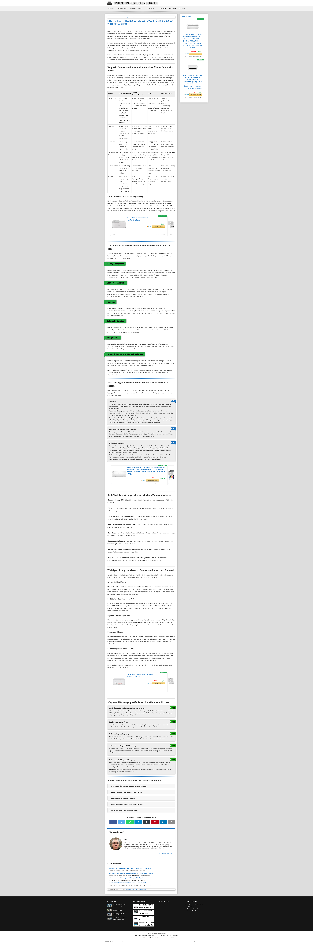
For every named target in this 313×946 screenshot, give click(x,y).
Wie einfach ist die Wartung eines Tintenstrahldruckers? (126, 878)
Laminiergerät (149, 937)
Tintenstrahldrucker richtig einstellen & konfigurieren (119, 905)
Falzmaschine (176, 935)
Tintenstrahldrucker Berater (135, 3)
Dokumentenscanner (164, 937)
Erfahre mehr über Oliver (166, 853)
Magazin (172, 9)
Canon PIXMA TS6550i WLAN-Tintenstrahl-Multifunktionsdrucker (146, 907)
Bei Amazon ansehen (159, 226)
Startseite (110, 9)
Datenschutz (197, 942)
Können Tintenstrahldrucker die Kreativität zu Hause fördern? (127, 883)
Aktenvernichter (155, 935)
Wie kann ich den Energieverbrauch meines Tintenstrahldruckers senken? (131, 873)
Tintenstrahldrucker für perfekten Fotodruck (118, 909)
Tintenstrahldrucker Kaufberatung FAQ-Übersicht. (137, 889)
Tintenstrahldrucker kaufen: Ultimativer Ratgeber (119, 914)
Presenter (156, 937)
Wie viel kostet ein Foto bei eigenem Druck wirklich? (126, 792)
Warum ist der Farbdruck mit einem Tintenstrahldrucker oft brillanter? (130, 868)
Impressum (205, 942)
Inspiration (150, 9)
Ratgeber (182, 9)
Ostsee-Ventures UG (117, 942)
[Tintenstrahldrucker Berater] (108, 5)
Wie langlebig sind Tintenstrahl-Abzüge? (123, 798)
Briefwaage (169, 935)
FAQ (127, 17)
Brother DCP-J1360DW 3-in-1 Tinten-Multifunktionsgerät (143, 913)
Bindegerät (162, 935)
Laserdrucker (173, 937)
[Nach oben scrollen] (310, 943)
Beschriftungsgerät (146, 935)
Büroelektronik (137, 935)
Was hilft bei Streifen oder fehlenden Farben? (124, 810)
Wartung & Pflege (136, 9)
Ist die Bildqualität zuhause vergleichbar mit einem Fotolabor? (129, 786)
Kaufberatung (121, 9)
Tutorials (161, 9)
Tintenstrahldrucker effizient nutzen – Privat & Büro (120, 918)
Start (115, 17)
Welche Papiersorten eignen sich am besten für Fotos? (127, 804)
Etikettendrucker (141, 937)
